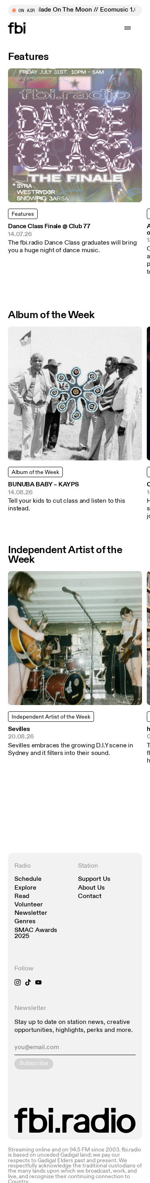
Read (21, 897)
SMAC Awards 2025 (35, 934)
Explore (25, 888)
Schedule (28, 879)
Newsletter (30, 913)
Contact (90, 897)
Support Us (94, 879)
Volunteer (28, 905)
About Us (91, 888)
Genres (25, 922)
